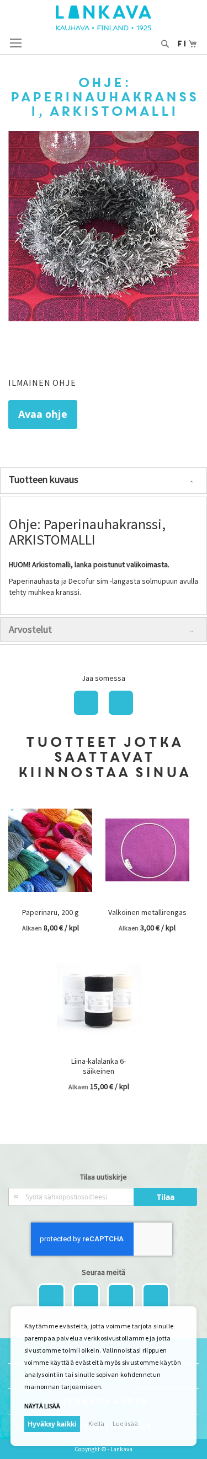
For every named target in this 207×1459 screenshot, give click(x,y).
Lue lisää (125, 1423)
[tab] (103, 480)
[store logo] (103, 18)
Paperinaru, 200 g (50, 912)
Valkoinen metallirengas (147, 912)
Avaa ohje (42, 414)
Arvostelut (30, 629)
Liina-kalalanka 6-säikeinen (98, 1066)
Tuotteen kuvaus (43, 479)
